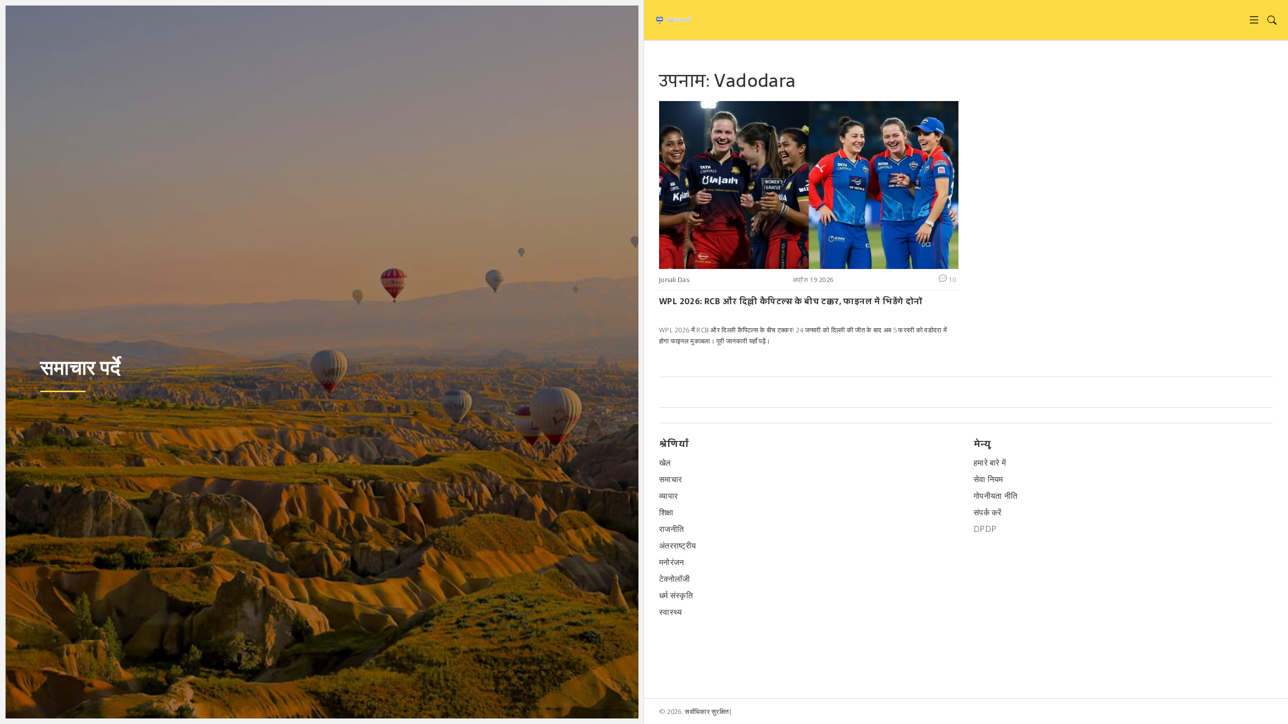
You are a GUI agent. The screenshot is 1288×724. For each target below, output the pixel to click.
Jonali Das (674, 279)
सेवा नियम (988, 479)
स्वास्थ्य (670, 611)
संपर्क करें (988, 512)
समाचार (670, 479)
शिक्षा (666, 512)
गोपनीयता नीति (995, 495)
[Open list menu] (1254, 20)
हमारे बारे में (990, 462)
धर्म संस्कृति (676, 595)
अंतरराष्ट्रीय (677, 545)
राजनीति (671, 528)
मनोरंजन (671, 562)
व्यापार (668, 495)
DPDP (985, 528)
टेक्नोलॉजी (674, 578)
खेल (665, 462)
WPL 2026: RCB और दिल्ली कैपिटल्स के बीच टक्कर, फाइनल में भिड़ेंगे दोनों (790, 301)
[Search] (1271, 20)
